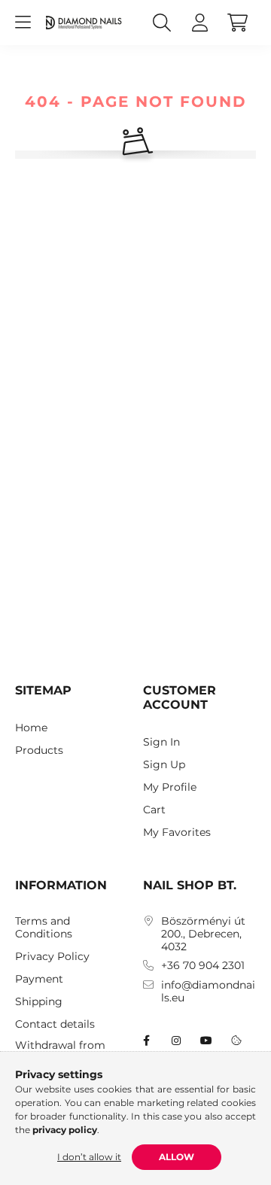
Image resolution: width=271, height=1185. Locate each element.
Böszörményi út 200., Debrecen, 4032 (203, 934)
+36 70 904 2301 (203, 965)
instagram (176, 1040)
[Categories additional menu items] (23, 23)
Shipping (38, 1001)
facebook (146, 1040)
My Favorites (177, 832)
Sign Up (164, 764)
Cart (154, 810)
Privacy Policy (52, 956)
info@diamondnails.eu (208, 991)
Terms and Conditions (43, 927)
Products (39, 750)
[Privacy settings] (236, 1040)
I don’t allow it (89, 1156)
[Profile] (199, 23)
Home (31, 728)
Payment (39, 979)
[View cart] (237, 23)
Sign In (161, 742)
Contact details (55, 1024)
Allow (176, 1156)
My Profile (169, 787)
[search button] (162, 23)
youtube (206, 1040)
